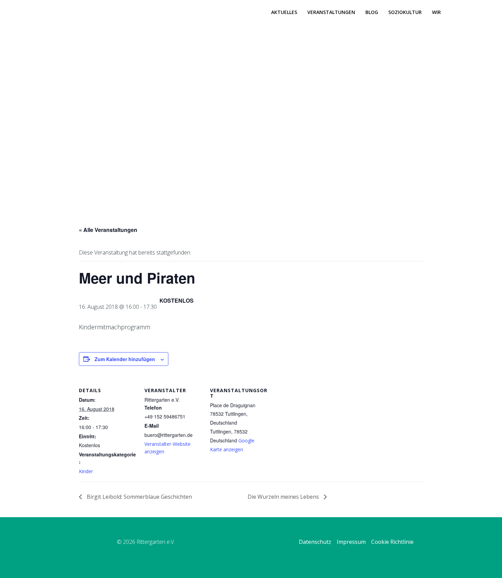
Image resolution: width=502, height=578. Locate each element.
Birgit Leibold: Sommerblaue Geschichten (138, 496)
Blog (371, 12)
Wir (436, 12)
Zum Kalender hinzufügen (125, 359)
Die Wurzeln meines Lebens (284, 496)
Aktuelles (284, 12)
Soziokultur (405, 12)
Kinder (86, 471)
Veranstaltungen (331, 12)
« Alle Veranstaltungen (108, 230)
